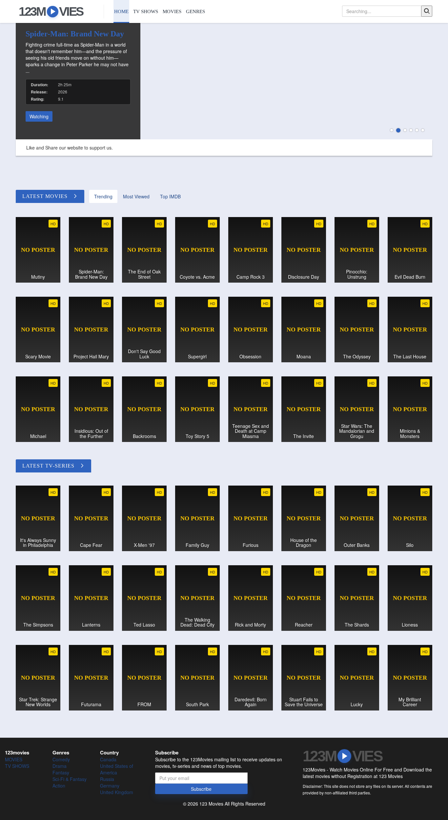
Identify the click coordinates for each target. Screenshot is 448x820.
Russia (107, 779)
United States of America (116, 769)
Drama (59, 766)
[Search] (426, 11)
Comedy (61, 759)
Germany (109, 785)
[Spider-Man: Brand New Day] (224, 81)
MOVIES (172, 11)
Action (58, 785)
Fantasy (60, 772)
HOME (121, 11)
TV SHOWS (145, 11)
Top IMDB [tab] (170, 196)
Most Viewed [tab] (136, 196)
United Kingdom (116, 792)
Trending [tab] (103, 196)
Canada (108, 759)
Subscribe (201, 789)
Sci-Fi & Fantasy (69, 779)
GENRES (195, 11)
